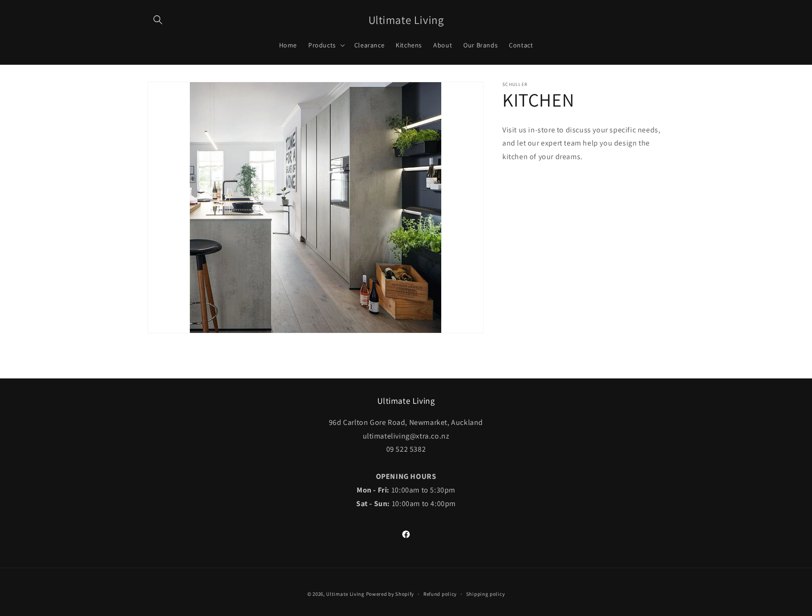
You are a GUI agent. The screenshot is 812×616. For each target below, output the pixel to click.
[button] (158, 19)
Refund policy (440, 594)
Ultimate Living (345, 594)
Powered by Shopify (390, 594)
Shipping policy (485, 594)
